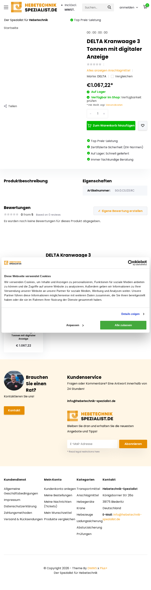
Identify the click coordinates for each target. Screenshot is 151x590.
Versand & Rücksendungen (23, 519)
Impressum (12, 500)
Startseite (11, 28)
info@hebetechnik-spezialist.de (91, 401)
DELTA (101, 76)
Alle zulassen (123, 325)
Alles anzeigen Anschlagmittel (108, 70)
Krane (81, 508)
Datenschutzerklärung (20, 506)
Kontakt (14, 410)
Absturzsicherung (89, 527)
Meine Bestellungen (58, 495)
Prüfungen (84, 534)
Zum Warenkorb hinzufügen (114, 125)
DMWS (92, 568)
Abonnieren (133, 444)
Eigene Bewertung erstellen (122, 211)
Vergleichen (124, 76)
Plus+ (103, 568)
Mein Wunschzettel (58, 513)
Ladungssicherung (90, 521)
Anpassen (72, 325)
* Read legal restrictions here (83, 451)
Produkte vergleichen (59, 519)
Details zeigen (130, 313)
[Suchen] (109, 7)
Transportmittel (88, 489)
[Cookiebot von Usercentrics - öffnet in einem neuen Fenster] (131, 263)
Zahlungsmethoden (18, 513)
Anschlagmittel (88, 495)
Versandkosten (114, 104)
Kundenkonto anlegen (60, 489)
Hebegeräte (85, 502)
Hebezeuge (85, 514)
